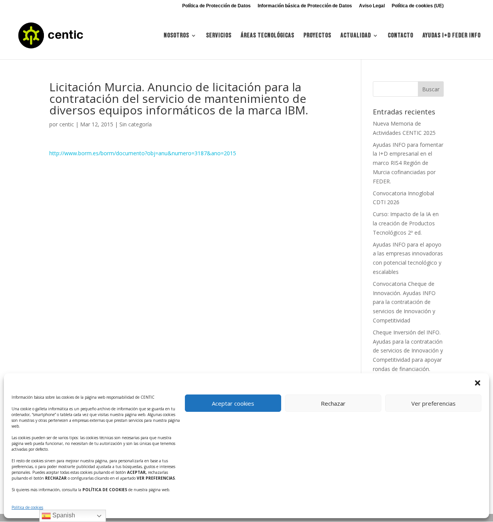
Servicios (218, 36)
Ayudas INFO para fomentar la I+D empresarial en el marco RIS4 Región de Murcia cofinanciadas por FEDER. (408, 163)
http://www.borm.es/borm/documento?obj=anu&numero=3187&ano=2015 (142, 153)
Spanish (63, 515)
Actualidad (355, 36)
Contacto (400, 36)
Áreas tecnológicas (267, 36)
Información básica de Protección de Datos (305, 5)
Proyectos (317, 36)
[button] (477, 383)
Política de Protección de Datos (216, 5)
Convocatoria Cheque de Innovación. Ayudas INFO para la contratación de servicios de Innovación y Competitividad (404, 302)
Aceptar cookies (233, 403)
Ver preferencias (433, 403)
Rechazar (333, 403)
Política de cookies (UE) (418, 5)
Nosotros (176, 36)
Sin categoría (135, 124)
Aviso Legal (372, 5)
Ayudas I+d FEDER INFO (452, 36)
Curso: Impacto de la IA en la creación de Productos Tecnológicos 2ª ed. (406, 223)
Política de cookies (27, 507)
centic (66, 124)
